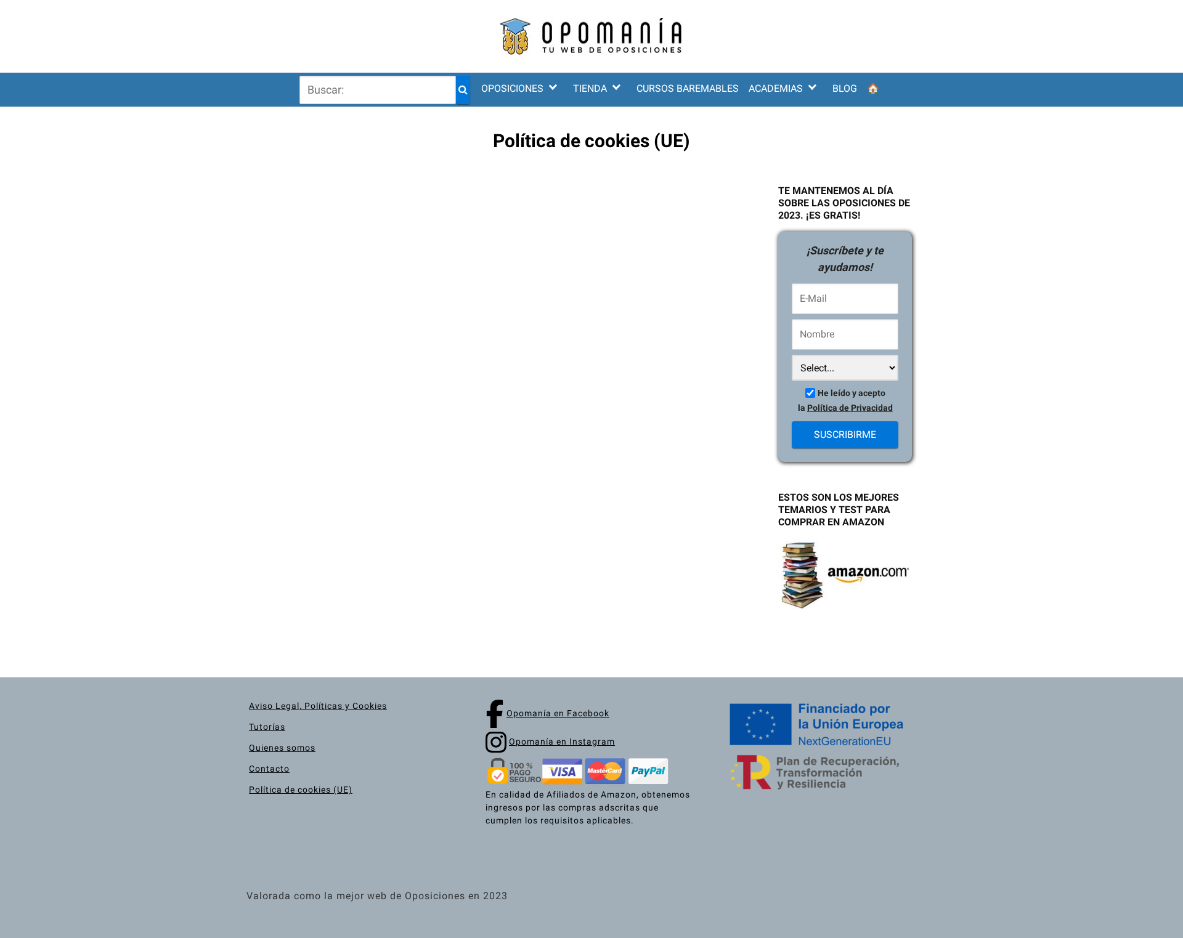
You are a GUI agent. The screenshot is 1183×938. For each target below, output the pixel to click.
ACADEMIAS (776, 88)
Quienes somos (282, 748)
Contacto (269, 769)
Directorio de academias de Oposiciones (804, 159)
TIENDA (590, 88)
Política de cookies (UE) (300, 789)
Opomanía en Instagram (562, 741)
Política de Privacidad (850, 408)
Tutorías (267, 727)
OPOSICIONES (512, 88)
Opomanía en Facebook (557, 713)
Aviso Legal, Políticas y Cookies (318, 706)
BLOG (844, 88)
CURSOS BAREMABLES (687, 88)
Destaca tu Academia (804, 189)
